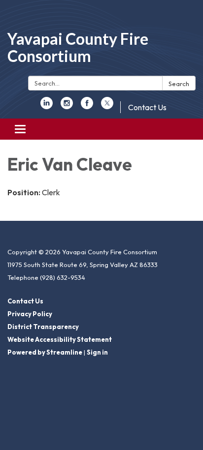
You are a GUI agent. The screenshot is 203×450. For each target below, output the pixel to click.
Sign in (97, 352)
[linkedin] (46, 106)
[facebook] (87, 106)
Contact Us (147, 107)
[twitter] (107, 106)
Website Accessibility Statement (59, 339)
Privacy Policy (29, 314)
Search (179, 84)
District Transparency (43, 326)
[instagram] (67, 106)
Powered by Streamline (44, 352)
